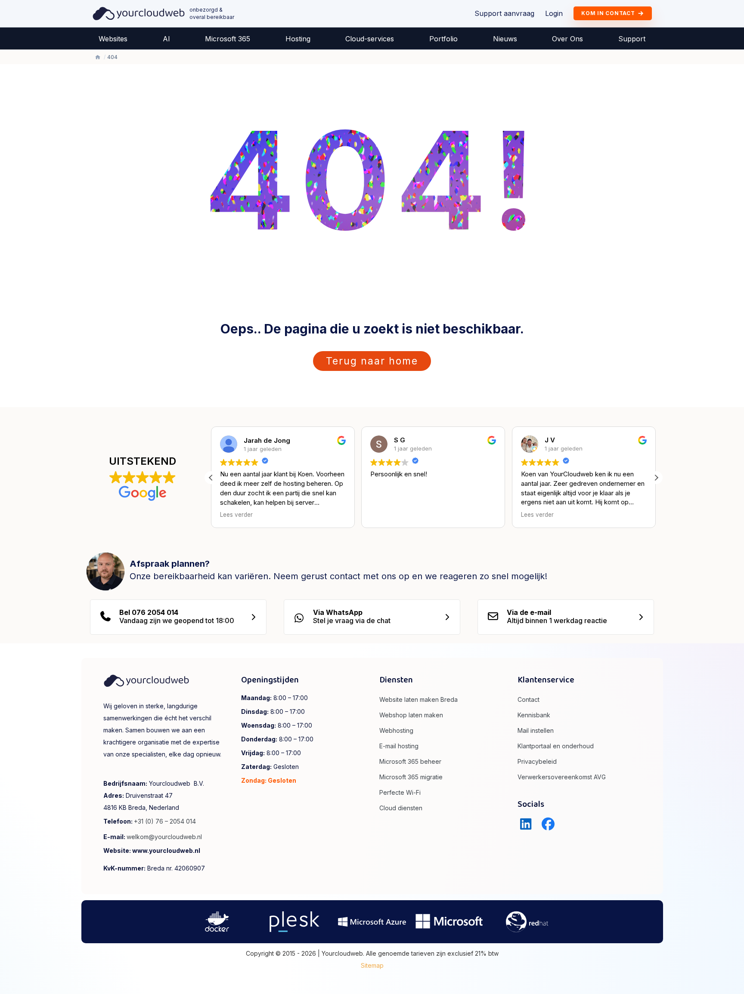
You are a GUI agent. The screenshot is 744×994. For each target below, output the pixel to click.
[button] (656, 477)
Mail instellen (536, 730)
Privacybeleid (537, 761)
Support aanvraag (504, 13)
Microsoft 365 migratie (411, 777)
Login (554, 13)
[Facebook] (548, 824)
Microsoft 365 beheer (410, 761)
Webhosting (396, 730)
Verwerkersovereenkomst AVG (562, 777)
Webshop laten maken (411, 715)
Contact (528, 699)
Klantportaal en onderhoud (556, 746)
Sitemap (372, 965)
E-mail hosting (398, 746)
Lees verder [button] (236, 514)
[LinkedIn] (526, 824)
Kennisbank (534, 715)
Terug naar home (372, 361)
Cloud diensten (400, 808)
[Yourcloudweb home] (139, 13)
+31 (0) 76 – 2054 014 (165, 821)
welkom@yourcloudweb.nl (164, 836)
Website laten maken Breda (418, 699)
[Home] (97, 57)
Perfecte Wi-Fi (400, 792)
